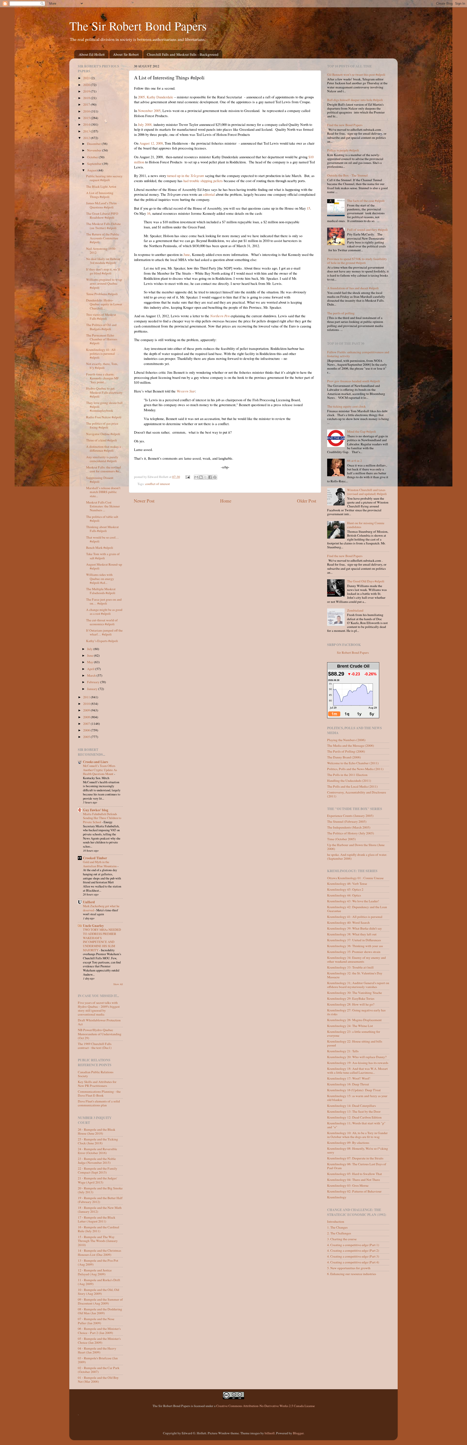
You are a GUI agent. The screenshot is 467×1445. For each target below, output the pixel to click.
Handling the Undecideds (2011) (349, 780)
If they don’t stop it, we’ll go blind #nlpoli (103, 271)
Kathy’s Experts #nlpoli (102, 641)
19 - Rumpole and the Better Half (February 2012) (100, 1200)
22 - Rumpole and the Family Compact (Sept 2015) (97, 1170)
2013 (87, 131)
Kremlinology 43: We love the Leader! (353, 901)
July (90, 649)
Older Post (306, 501)
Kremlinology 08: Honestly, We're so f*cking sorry (357, 1150)
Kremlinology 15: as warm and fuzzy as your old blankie (357, 1098)
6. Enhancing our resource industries (351, 1274)
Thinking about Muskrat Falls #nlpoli (102, 529)
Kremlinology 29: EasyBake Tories (350, 998)
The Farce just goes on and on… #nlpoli (104, 601)
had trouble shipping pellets (203, 180)
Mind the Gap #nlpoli (361, 431)
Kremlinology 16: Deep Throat (348, 1084)
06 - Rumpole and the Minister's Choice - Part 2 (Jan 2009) (99, 1330)
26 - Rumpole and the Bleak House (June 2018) (96, 1131)
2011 (87, 697)
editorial (209, 194)
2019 (87, 91)
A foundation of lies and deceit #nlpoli (353, 288)
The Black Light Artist (101, 186)
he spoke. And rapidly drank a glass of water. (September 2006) (357, 856)
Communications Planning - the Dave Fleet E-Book (99, 1093)
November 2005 (149, 110)
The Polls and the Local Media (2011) (352, 786)
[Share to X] (205, 477)
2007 (87, 723)
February (93, 682)
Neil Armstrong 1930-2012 (101, 250)
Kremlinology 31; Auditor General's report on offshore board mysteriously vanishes (358, 985)
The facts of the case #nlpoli (366, 200)
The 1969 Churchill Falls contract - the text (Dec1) (95, 1046)
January (92, 689)
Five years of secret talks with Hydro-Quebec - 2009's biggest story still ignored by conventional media (99, 1008)
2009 (87, 710)
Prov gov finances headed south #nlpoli (353, 381)
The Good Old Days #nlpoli (365, 581)
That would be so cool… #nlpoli (102, 539)
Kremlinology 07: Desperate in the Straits (355, 1158)
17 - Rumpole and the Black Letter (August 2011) (96, 1219)
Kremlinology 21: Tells (343, 1051)
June (186, 254)
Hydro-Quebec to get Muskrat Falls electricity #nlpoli (104, 392)
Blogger (298, 1433)
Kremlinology (336, 1197)
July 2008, (145, 124)
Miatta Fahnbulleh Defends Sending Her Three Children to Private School (102, 818)
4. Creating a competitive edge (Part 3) (353, 1256)
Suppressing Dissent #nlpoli (99, 479)
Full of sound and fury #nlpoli (367, 229)
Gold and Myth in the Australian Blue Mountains (100, 864)
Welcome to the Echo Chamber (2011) (353, 763)
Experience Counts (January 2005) (350, 815)
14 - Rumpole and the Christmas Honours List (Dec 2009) (99, 1252)
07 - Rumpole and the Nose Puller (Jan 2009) (96, 1321)
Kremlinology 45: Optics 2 (345, 889)
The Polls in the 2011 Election (347, 775)
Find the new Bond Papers (344, 125)
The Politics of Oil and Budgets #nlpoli (101, 327)
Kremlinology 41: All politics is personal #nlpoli (101, 353)
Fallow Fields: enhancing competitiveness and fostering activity (358, 354)
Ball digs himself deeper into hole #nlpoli (355, 100)
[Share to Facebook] (210, 477)
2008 (87, 717)
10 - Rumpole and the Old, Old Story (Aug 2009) (98, 1291)
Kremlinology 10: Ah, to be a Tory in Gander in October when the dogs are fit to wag (357, 1135)
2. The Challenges (339, 1233)
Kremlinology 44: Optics (344, 895)
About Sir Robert (126, 54)
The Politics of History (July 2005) (350, 833)
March (92, 675)
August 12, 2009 (151, 143)
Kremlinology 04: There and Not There (353, 1179)
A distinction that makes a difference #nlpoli (103, 448)
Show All (118, 984)
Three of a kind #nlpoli (101, 440)
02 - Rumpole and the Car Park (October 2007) (98, 1370)
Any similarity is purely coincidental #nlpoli (102, 459)
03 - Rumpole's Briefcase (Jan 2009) (98, 1360)
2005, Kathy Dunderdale (155, 96)
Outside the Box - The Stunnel (347, 175)
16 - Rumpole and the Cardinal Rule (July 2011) (98, 1229)
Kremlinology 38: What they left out (352, 934)
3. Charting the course (342, 1239)
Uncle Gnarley (93, 925)
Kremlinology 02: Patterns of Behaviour (354, 1191)
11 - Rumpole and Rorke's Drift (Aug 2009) (99, 1282)
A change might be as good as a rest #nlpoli (104, 611)
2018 (87, 98)
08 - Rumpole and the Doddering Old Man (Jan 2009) (100, 1311)
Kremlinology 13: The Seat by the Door (354, 1111)
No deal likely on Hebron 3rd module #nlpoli (103, 261)
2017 (87, 104)
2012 (87, 138)
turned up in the (185, 175)
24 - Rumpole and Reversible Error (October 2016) (97, 1151)
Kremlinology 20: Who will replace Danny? (356, 1057)
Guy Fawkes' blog (95, 810)
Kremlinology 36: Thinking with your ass (355, 946)
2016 (87, 111)
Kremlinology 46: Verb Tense (347, 883)
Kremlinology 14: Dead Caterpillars (351, 1105)
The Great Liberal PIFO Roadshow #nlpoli (102, 215)
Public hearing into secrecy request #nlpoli (104, 178)
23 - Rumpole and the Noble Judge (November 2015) (97, 1160)
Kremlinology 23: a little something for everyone (353, 1033)
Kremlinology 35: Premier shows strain (353, 952)
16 (148, 213)
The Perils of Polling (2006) (346, 751)
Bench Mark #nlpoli (99, 547)
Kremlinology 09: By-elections (348, 1142)
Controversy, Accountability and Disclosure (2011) (356, 794)
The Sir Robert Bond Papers (138, 26)
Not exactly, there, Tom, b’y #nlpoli (102, 366)
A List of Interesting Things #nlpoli (99, 195)
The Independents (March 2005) (348, 827)
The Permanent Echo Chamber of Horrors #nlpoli (101, 339)
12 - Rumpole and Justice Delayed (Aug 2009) (95, 1272)
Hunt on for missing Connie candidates (365, 525)
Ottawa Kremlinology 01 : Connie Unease (355, 878)
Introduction (335, 1221)
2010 (87, 703)
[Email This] (196, 477)
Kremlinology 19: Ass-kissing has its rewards (357, 1063)
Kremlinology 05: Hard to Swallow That (354, 1174)
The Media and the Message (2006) (350, 745)
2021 (87, 78)
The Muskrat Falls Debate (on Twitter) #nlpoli (103, 226)
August (92, 170)
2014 (87, 124)
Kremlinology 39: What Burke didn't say (354, 928)
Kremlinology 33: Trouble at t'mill (350, 967)
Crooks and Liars (95, 761)
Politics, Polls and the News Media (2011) (355, 769)
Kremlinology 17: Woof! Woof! (348, 1078)
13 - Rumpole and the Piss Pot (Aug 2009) (98, 1262)
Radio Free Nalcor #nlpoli (103, 417)
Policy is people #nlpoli (343, 150)
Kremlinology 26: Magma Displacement (354, 1020)
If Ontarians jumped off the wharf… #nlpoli (104, 632)
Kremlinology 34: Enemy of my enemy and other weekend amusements (356, 959)
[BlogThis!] (200, 477)
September (94, 163)
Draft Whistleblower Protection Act (99, 1022)
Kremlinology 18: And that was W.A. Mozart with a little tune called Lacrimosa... (357, 1070)
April (91, 669)
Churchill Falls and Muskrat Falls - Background (182, 54)
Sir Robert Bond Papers (353, 652)
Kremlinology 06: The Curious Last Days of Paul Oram (356, 1166)
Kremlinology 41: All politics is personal (354, 916)
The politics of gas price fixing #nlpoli (102, 425)
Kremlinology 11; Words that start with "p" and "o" (356, 1125)
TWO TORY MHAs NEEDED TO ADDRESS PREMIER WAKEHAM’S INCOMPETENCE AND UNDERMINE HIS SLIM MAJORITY (102, 939)
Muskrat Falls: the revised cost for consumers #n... (103, 469)
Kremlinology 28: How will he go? (350, 1004)
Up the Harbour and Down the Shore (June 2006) (356, 847)
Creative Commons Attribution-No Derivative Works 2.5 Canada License (265, 1406)
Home (225, 501)
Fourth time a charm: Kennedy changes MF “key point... (102, 378)
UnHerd (89, 902)
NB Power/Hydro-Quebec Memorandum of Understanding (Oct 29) (99, 1034)
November (94, 150)
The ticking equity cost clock (346, 406)
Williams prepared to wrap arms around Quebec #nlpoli (104, 283)
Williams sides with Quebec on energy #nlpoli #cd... (100, 578)
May (90, 662)
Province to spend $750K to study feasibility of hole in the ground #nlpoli (357, 261)
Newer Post (144, 501)
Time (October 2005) (341, 839)
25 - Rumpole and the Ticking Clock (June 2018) (98, 1141)
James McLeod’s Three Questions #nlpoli (101, 205)
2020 (87, 85)
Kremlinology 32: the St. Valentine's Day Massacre (354, 975)
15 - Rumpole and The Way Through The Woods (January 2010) (98, 1241)
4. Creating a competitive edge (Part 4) (353, 1262)
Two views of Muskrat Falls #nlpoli (101, 316)
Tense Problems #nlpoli (102, 294)
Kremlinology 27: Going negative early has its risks (356, 1012)
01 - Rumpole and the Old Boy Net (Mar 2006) (98, 1379)
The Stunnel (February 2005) (347, 821)
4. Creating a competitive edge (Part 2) (353, 1250)
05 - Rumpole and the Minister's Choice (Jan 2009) (99, 1340)
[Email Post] (187, 477)
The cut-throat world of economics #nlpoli (102, 622)
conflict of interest (157, 484)
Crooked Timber (95, 858)
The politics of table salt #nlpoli (102, 518)
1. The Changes (337, 1227)
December (94, 143)
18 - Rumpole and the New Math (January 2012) (100, 1209)
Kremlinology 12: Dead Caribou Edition (354, 1117)
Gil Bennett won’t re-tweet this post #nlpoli (356, 74)
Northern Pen (220, 315)
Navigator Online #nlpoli (103, 434)
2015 (87, 118)
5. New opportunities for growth (348, 1268)
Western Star (186, 391)
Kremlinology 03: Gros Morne (347, 1185)
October (93, 157)
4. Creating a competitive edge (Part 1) (353, 1245)
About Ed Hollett (92, 54)
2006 (87, 730)
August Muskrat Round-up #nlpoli (104, 566)
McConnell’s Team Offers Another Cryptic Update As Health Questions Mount (100, 770)
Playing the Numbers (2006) (346, 740)
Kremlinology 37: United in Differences (354, 940)
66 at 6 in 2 (354, 460)
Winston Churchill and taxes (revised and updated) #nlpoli (367, 492)
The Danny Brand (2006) (344, 757)
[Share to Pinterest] (214, 477)
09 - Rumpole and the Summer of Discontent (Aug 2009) (100, 1301)
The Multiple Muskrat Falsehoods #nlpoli (101, 591)
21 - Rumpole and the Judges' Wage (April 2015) (97, 1180)
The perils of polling (341, 313)
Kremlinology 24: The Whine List (350, 1026)
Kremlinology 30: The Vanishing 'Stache (354, 992)
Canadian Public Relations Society (95, 1074)
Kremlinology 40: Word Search (348, 922)
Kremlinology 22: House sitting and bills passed (354, 1043)
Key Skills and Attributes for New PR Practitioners (97, 1084)
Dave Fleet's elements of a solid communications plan (99, 1103)
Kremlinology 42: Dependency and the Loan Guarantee (357, 909)
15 (308, 208)
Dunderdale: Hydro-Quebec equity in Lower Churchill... (104, 304)
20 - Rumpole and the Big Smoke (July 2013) (100, 1190)
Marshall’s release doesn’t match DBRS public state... (103, 492)
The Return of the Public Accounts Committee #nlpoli (102, 238)
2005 (87, 737)
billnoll (270, 1433)
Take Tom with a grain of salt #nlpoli (103, 556)
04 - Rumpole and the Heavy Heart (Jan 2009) (97, 1350)
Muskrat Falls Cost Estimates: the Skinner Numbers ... (103, 506)
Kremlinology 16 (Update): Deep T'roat (354, 1090)
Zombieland (355, 610)
